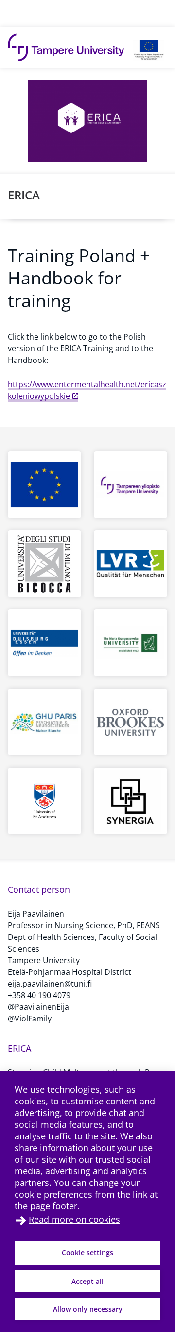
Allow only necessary (87, 1309)
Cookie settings (87, 1252)
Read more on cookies (74, 1219)
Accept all (87, 1281)
